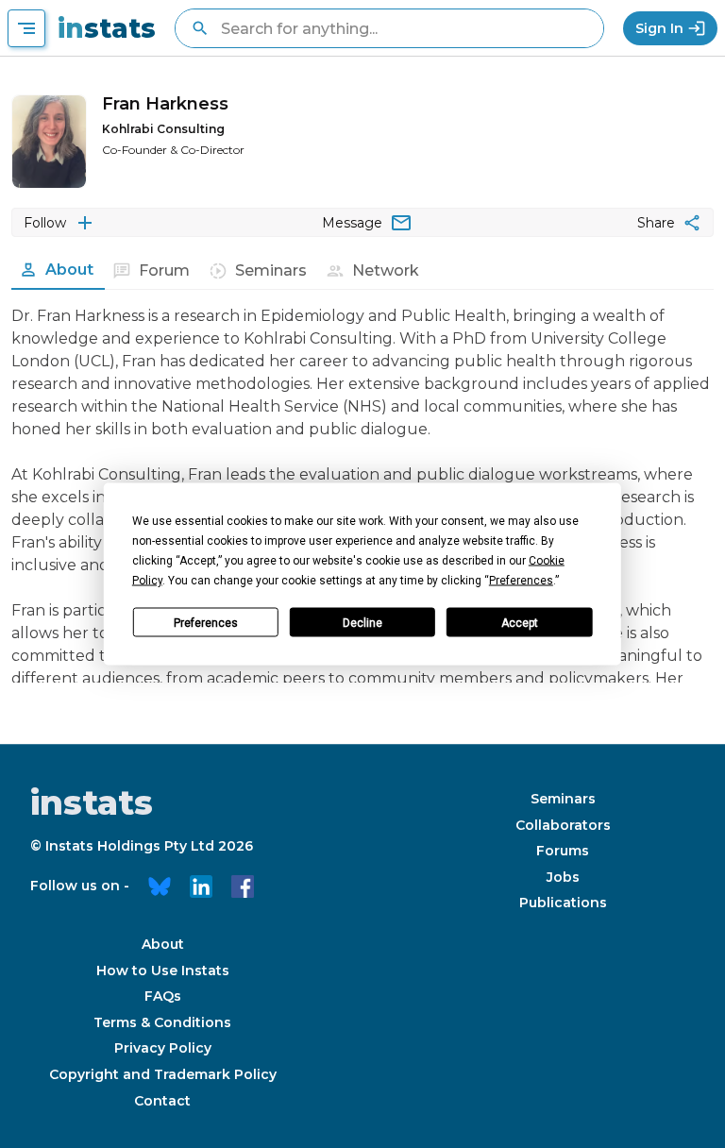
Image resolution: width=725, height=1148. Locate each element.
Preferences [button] (521, 580)
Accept (519, 622)
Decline (362, 622)
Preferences (206, 622)
